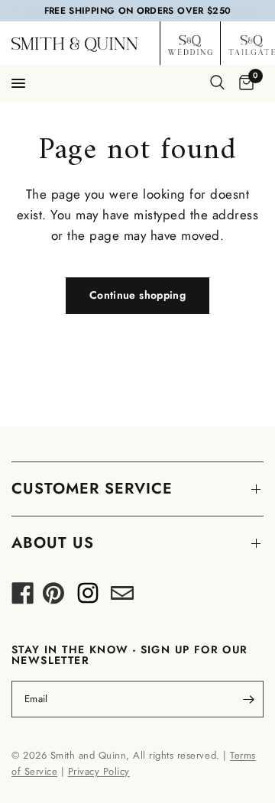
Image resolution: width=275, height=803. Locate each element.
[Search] (217, 82)
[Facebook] (22, 597)
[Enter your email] (248, 699)
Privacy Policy (99, 771)
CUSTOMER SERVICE (92, 489)
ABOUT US (52, 543)
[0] (244, 83)
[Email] (122, 597)
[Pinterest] (53, 597)
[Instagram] (88, 597)
